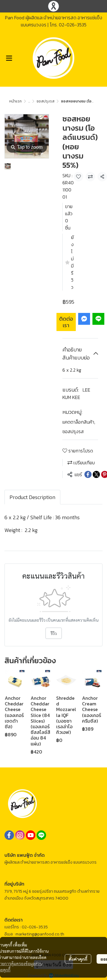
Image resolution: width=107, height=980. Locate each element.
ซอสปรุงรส (45, 101)
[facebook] (9, 835)
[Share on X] (96, 474)
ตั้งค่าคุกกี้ (78, 959)
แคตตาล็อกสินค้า (78, 421)
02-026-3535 (72, 24)
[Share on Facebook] (88, 474)
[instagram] (20, 835)
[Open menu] (9, 58)
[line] (41, 835)
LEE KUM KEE (76, 393)
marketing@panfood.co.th (39, 934)
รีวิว (54, 633)
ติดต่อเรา (66, 322)
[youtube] (30, 835)
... (29, 101)
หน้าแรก (15, 101)
